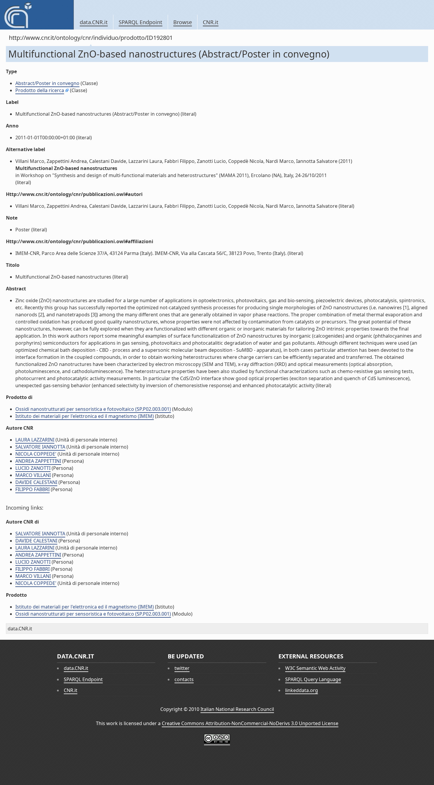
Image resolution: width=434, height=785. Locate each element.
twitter (182, 668)
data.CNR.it (94, 22)
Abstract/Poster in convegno (47, 83)
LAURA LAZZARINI (34, 439)
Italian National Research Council (237, 709)
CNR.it (210, 22)
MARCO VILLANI (33, 475)
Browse (182, 22)
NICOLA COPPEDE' (35, 454)
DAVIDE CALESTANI (36, 482)
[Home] (37, 15)
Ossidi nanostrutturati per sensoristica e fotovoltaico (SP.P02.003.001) (93, 409)
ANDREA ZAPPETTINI (38, 461)
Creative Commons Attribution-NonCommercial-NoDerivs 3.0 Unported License (250, 723)
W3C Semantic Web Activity (315, 668)
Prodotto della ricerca (39, 90)
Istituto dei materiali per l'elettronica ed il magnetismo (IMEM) (84, 416)
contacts (184, 679)
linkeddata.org (301, 690)
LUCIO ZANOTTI (32, 468)
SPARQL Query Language (313, 679)
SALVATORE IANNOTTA (40, 447)
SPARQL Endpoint (140, 22)
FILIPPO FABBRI (32, 489)
